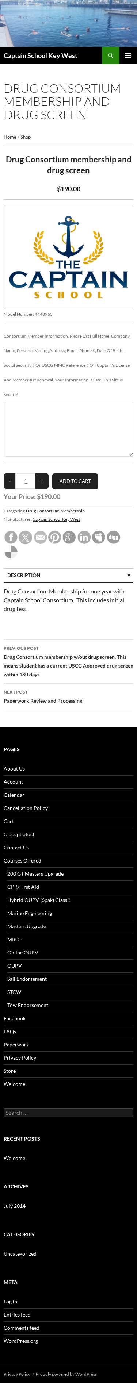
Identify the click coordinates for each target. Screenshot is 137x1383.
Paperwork (16, 1044)
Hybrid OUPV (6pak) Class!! (39, 900)
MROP (15, 939)
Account (13, 782)
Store (10, 1071)
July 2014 (15, 1206)
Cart (9, 821)
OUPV (14, 966)
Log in (10, 1301)
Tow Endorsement (27, 1005)
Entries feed (17, 1314)
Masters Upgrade (26, 926)
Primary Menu (128, 55)
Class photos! (19, 834)
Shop (25, 137)
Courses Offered (22, 860)
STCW (14, 992)
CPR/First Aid (23, 887)
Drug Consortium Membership (55, 511)
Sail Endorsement (27, 979)
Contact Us (16, 847)
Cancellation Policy (26, 808)
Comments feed (21, 1328)
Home (10, 137)
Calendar (14, 795)
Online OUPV (22, 952)
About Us (14, 768)
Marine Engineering (29, 913)
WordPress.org (21, 1341)
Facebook (15, 1018)
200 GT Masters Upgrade (35, 874)
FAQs (10, 1031)
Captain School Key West (40, 55)
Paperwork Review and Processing (43, 696)
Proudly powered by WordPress (66, 1374)
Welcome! (15, 1084)
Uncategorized (20, 1254)
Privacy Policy (20, 1057)
